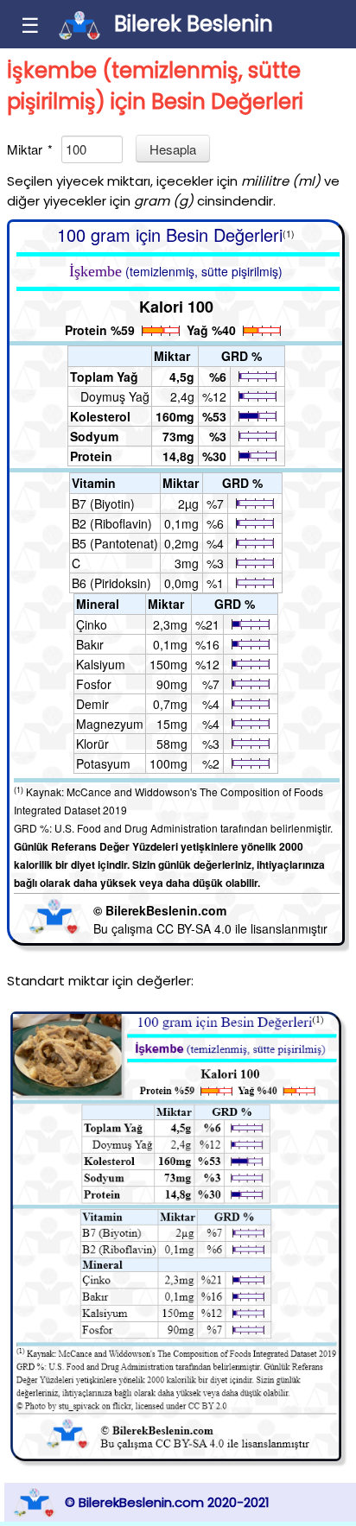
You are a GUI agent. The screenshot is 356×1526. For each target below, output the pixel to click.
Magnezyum (109, 723)
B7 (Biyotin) (103, 503)
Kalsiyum (100, 664)
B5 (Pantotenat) (115, 543)
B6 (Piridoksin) (111, 583)
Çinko (91, 624)
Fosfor (93, 684)
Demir (92, 703)
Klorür (92, 743)
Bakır (90, 644)
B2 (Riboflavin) (112, 523)
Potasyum (103, 763)
